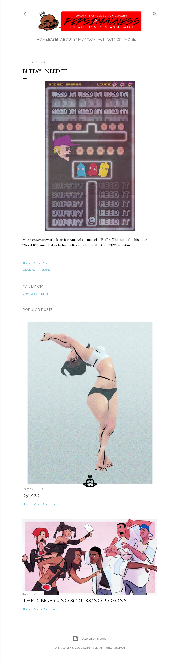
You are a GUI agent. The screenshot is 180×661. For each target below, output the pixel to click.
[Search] (155, 13)
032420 (30, 495)
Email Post (41, 263)
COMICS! (114, 39)
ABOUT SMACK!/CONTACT (82, 39)
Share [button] (26, 263)
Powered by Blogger (94, 638)
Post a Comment (35, 294)
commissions (41, 269)
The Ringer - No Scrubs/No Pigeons (74, 600)
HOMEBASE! (47, 39)
